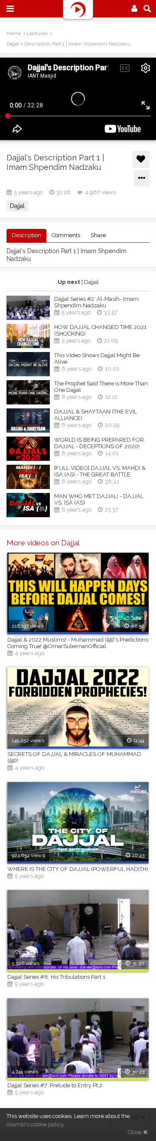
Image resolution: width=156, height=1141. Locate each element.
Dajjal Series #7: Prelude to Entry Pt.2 (54, 1085)
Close (135, 1132)
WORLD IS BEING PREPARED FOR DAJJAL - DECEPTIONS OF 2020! (99, 443)
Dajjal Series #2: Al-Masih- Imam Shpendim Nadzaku (96, 302)
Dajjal (17, 205)
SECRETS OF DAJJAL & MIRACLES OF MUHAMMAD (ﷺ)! (74, 757)
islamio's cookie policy (34, 1124)
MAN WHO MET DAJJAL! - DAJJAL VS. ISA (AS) (98, 499)
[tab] (26, 235)
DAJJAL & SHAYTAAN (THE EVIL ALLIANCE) (95, 414)
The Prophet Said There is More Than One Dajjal (101, 386)
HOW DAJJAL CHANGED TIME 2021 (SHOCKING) (100, 330)
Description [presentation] (26, 235)
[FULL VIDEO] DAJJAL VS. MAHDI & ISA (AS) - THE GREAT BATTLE (100, 471)
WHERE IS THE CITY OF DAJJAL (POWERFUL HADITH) (77, 869)
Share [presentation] (98, 235)
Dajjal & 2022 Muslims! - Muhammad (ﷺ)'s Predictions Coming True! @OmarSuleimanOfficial (77, 642)
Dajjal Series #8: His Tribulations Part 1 (56, 977)
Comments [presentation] (66, 235)
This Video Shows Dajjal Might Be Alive (97, 358)
